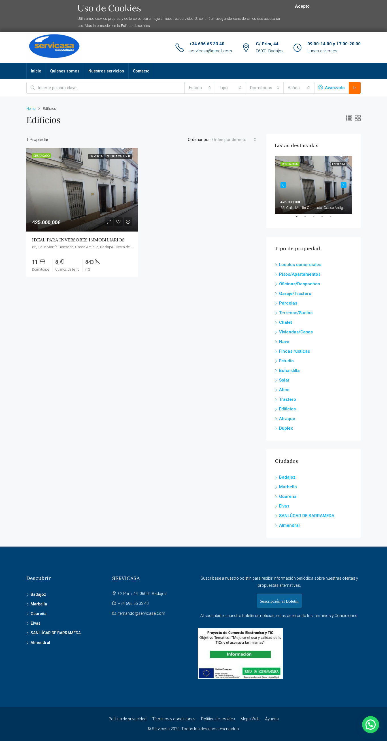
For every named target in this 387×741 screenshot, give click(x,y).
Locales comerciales (300, 264)
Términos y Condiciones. (336, 615)
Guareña (288, 496)
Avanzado (334, 87)
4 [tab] (325, 219)
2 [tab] (308, 219)
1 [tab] (299, 219)
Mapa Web (250, 719)
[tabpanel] (313, 185)
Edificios (287, 409)
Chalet (285, 322)
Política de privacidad (127, 719)
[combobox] (200, 88)
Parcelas (288, 303)
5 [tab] (333, 219)
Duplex (286, 428)
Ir (354, 87)
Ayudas (272, 719)
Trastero (287, 399)
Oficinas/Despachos (299, 283)
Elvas (284, 506)
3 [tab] (316, 219)
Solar (284, 380)
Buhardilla (289, 370)
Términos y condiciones (173, 719)
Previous (283, 185)
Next (343, 185)
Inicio (36, 71)
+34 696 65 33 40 (207, 43)
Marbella (288, 486)
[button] (370, 724)
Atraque (287, 418)
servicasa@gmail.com (211, 50)
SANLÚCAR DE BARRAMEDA (306, 515)
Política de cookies (135, 25)
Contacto (141, 71)
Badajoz (287, 477)
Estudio (286, 360)
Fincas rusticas (294, 351)
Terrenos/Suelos (295, 312)
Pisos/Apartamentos (299, 274)
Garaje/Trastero (295, 293)
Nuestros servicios (106, 71)
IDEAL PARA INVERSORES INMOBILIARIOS (78, 240)
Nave (284, 341)
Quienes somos (65, 71)
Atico (284, 389)
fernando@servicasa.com (141, 613)
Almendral (289, 525)
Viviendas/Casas (296, 332)
